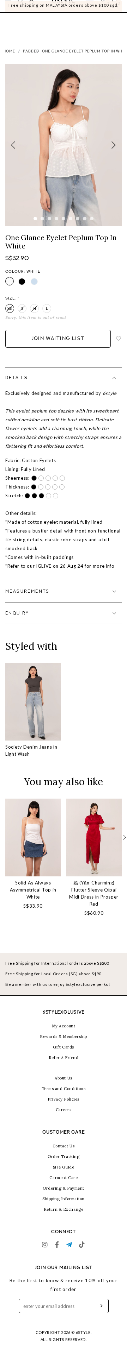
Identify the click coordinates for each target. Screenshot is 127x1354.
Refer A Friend (64, 1064)
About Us (63, 1084)
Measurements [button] (27, 598)
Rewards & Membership (63, 1043)
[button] (124, 844)
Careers (64, 1116)
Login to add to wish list (119, 345)
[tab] (63, 385)
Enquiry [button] (17, 620)
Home (9, 58)
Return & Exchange (63, 1216)
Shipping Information (63, 1205)
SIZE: (12, 305)
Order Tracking (64, 1163)
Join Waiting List (58, 345)
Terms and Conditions (64, 1095)
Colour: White (22, 279)
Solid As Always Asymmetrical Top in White (33, 896)
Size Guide (63, 1173)
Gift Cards (63, 1053)
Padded (31, 58)
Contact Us (64, 1152)
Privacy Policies (63, 1105)
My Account (63, 1032)
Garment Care (63, 1184)
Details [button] (16, 385)
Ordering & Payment (63, 1194)
